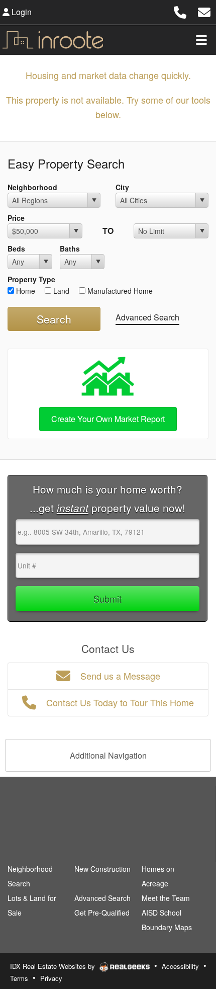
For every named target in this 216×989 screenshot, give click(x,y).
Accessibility (180, 966)
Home (24, 291)
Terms (19, 978)
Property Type (31, 279)
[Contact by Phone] (180, 11)
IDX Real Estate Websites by (53, 966)
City (122, 187)
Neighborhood (32, 187)
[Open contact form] (204, 11)
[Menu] (201, 40)
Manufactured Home (119, 291)
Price (16, 218)
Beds (16, 248)
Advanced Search (147, 317)
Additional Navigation (108, 755)
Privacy (51, 978)
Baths (70, 248)
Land (60, 291)
